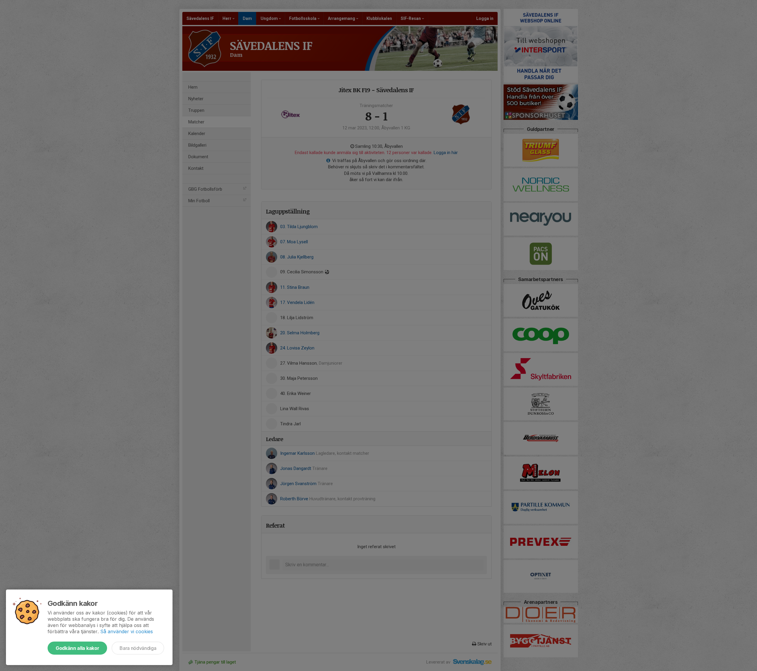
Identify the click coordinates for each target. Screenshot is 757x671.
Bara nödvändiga (138, 648)
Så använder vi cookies (126, 631)
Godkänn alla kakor (77, 648)
